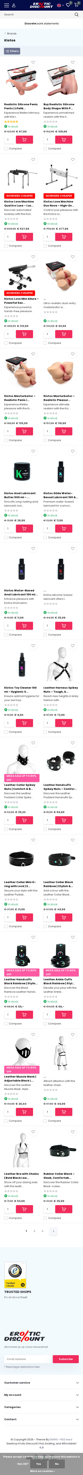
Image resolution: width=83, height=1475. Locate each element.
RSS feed (66, 1439)
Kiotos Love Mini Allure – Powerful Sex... (21, 301)
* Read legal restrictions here (21, 1367)
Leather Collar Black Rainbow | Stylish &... (58, 884)
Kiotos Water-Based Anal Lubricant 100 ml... (21, 592)
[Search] (77, 15)
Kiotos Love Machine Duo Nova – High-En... (59, 203)
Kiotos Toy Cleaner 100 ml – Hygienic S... (20, 690)
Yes (38, 1464)
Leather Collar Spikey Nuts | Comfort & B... (19, 787)
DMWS (54, 1439)
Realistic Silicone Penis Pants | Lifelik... (21, 106)
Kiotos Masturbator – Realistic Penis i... (19, 398)
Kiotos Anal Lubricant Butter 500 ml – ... (20, 495)
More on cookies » (42, 1471)
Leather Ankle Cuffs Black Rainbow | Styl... (59, 981)
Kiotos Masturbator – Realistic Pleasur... (59, 398)
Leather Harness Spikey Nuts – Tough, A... (61, 690)
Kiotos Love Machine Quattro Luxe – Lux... (19, 203)
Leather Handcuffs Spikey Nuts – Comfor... (60, 787)
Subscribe (66, 1359)
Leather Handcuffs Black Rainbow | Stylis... (21, 981)
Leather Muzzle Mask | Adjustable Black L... (20, 1078)
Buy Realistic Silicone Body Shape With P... (59, 106)
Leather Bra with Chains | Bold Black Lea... (21, 1176)
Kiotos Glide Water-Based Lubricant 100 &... (61, 495)
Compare (15, 148)
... (45, 299)
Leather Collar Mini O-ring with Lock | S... (20, 884)
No (57, 1464)
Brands (12, 33)
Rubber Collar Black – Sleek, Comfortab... (59, 1176)
